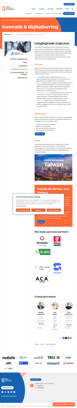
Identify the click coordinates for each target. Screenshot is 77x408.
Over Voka (50, 9)
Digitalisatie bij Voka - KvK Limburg (24, 34)
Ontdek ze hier (40, 134)
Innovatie (42, 344)
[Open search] (73, 9)
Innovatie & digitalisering (18, 59)
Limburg (36, 344)
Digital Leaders (40, 100)
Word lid (19, 406)
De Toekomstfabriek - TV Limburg (19, 73)
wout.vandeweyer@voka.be (69, 325)
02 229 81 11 (40, 385)
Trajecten (47, 13)
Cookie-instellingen (53, 210)
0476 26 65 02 (55, 321)
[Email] (71, 338)
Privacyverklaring (43, 406)
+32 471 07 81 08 (69, 321)
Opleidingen (28, 13)
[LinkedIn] (68, 338)
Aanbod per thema (57, 13)
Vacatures (42, 9)
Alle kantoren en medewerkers (9, 396)
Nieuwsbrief (8, 406)
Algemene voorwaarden (34, 406)
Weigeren (38, 210)
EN (1, 406)
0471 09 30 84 (41, 320)
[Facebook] (63, 338)
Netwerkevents (38, 13)
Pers (4, 406)
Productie (38, 83)
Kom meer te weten (21, 206)
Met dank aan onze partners (39, 34)
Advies (25, 62)
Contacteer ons (22, 78)
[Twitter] (66, 338)
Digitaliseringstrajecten (19, 69)
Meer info (41, 221)
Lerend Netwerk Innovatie (43, 92)
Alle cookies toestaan (23, 210)
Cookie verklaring (51, 406)
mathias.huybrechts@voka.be (41, 324)
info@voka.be (40, 387)
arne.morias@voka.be (55, 326)
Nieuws (34, 9)
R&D (37, 77)
